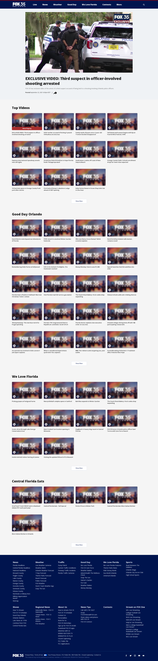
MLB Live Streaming (133, 617)
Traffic (61, 562)
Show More (79, 201)
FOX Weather (40, 583)
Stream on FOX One (135, 607)
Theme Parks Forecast (43, 576)
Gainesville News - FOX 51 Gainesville (44, 611)
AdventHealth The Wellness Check (90, 574)
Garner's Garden (86, 580)
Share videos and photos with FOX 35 (89, 618)
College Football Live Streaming (133, 614)
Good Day (85, 562)
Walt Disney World (109, 570)
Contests (107, 607)
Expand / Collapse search (144, 4)
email (143, 655)
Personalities (62, 618)
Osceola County (18, 586)
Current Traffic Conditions (67, 568)
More (119, 4)
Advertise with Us (64, 631)
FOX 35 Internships (64, 623)
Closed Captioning (64, 639)
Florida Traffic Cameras (66, 573)
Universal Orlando (109, 576)
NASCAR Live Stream (133, 620)
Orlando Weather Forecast (44, 570)
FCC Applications (64, 644)
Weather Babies (86, 570)
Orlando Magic (131, 570)
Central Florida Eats (19, 626)
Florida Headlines (19, 565)
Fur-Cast (84, 583)
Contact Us (62, 615)
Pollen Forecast (40, 581)
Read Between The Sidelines (132, 566)
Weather (39, 562)
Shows (16, 607)
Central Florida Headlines (21, 568)
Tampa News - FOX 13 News (43, 616)
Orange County (18, 583)
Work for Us (62, 620)
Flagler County (18, 576)
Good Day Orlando (19, 615)
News (15, 562)
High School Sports (132, 575)
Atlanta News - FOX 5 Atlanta (42, 620)
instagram (135, 655)
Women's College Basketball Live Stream (134, 630)
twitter (130, 655)
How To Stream (18, 610)
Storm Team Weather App (44, 586)
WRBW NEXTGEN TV (65, 633)
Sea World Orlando (110, 573)
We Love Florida (86, 565)
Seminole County (19, 589)
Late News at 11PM (20, 620)
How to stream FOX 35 (66, 610)
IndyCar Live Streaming (134, 622)
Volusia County (18, 591)
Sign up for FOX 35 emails (67, 626)
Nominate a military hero (21, 594)
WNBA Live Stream (132, 634)
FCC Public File (63, 641)
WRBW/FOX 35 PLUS (65, 636)
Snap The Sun (40, 589)
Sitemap (15, 601)
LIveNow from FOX (19, 623)
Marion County (18, 581)
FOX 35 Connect (86, 622)
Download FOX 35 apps (66, 628)
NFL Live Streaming (133, 610)
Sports (129, 562)
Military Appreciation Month (20, 597)
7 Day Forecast (40, 573)
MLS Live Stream (132, 637)
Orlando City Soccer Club (134, 572)
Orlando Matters (18, 618)
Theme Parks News (110, 568)
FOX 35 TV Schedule (20, 613)
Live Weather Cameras (43, 565)
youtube (139, 655)
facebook (126, 655)
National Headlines (19, 570)
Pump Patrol (62, 565)
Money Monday (86, 588)
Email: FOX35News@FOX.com (89, 614)
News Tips (86, 607)
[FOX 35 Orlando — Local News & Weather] (20, 4)
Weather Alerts (40, 568)
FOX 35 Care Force (87, 568)
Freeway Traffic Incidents (67, 570)
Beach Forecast (40, 578)
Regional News (42, 607)
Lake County (17, 578)
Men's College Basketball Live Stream (134, 626)
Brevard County (18, 573)
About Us (62, 607)
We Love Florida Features (112, 565)
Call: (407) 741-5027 (87, 610)
